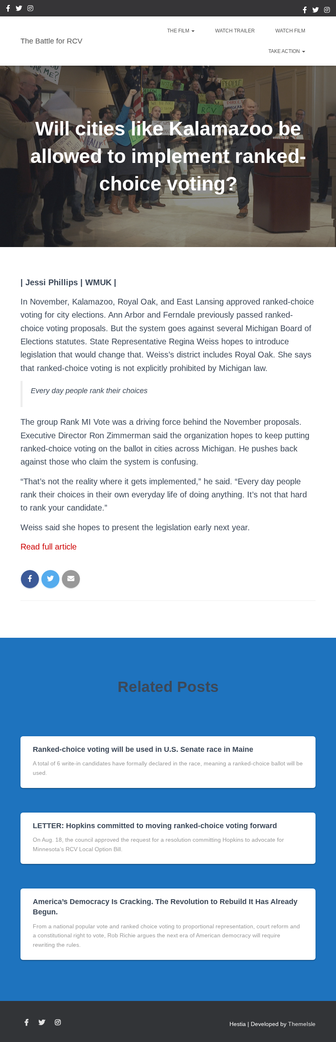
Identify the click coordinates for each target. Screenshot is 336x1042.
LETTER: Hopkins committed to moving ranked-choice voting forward (155, 826)
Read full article (48, 546)
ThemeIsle (302, 1024)
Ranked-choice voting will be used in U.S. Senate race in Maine (143, 749)
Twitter (19, 9)
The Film (179, 31)
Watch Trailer (235, 31)
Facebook (8, 9)
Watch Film (290, 31)
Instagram (30, 9)
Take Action (284, 51)
